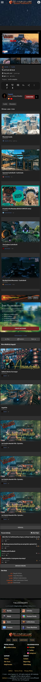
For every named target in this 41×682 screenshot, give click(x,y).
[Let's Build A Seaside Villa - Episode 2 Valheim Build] (20, 502)
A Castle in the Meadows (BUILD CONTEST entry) (16, 208)
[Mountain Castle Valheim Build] (20, 124)
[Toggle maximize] (38, 32)
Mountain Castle (7, 137)
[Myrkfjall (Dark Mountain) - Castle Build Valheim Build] (20, 268)
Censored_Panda (7, 284)
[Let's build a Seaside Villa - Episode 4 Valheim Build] (20, 431)
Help (8, 553)
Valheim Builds (18, 335)
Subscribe (29, 97)
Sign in (36, 297)
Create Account (20, 328)
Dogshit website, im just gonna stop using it (14, 558)
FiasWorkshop (7, 176)
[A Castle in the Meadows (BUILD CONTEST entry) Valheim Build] (20, 196)
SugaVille (4, 407)
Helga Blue (6, 140)
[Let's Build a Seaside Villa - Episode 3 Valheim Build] (20, 467)
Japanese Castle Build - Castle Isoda (12, 173)
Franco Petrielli (37, 560)
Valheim (3, 553)
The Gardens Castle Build (9, 244)
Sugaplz (10, 94)
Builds (6, 67)
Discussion (7, 539)
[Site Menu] (2, 2)
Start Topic (36, 533)
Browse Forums (20, 566)
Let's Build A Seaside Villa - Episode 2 (12, 515)
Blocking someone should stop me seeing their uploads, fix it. (20, 544)
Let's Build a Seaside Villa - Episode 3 (12, 479)
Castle (13, 67)
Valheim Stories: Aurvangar (9, 371)
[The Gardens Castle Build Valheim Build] (20, 232)
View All (20, 527)
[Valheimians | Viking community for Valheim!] (20, 2)
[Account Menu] (39, 2)
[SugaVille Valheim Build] (20, 395)
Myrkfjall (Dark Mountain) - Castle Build (14, 280)
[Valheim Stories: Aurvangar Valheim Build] (20, 359)
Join (30, 297)
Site (2, 539)
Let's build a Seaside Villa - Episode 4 (12, 443)
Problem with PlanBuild (8, 551)
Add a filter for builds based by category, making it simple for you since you (21, 537)
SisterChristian (7, 248)
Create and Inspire (8, 212)
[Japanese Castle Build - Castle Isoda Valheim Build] (20, 160)
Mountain (12, 104)
